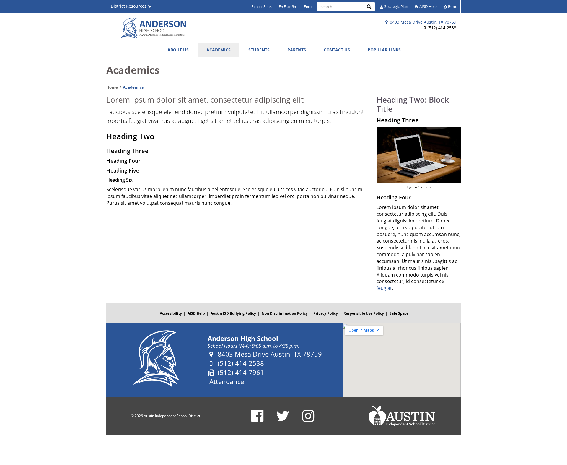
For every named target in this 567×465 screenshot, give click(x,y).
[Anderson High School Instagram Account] (308, 419)
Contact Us (337, 50)
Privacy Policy (325, 313)
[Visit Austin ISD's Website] (402, 416)
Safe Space (399, 313)
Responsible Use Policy (363, 313)
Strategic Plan (395, 6)
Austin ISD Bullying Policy (233, 313)
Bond (452, 6)
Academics (218, 50)
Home (112, 87)
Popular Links (384, 50)
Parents (296, 50)
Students (259, 50)
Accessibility (171, 313)
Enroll (308, 6)
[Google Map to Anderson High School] (402, 360)
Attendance (226, 381)
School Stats (262, 6)
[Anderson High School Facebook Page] (257, 419)
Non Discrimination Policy (285, 313)
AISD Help (427, 6)
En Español (288, 6)
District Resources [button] (129, 6)
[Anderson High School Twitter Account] (282, 419)
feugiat (384, 288)
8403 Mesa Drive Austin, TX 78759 (422, 22)
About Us (178, 50)
